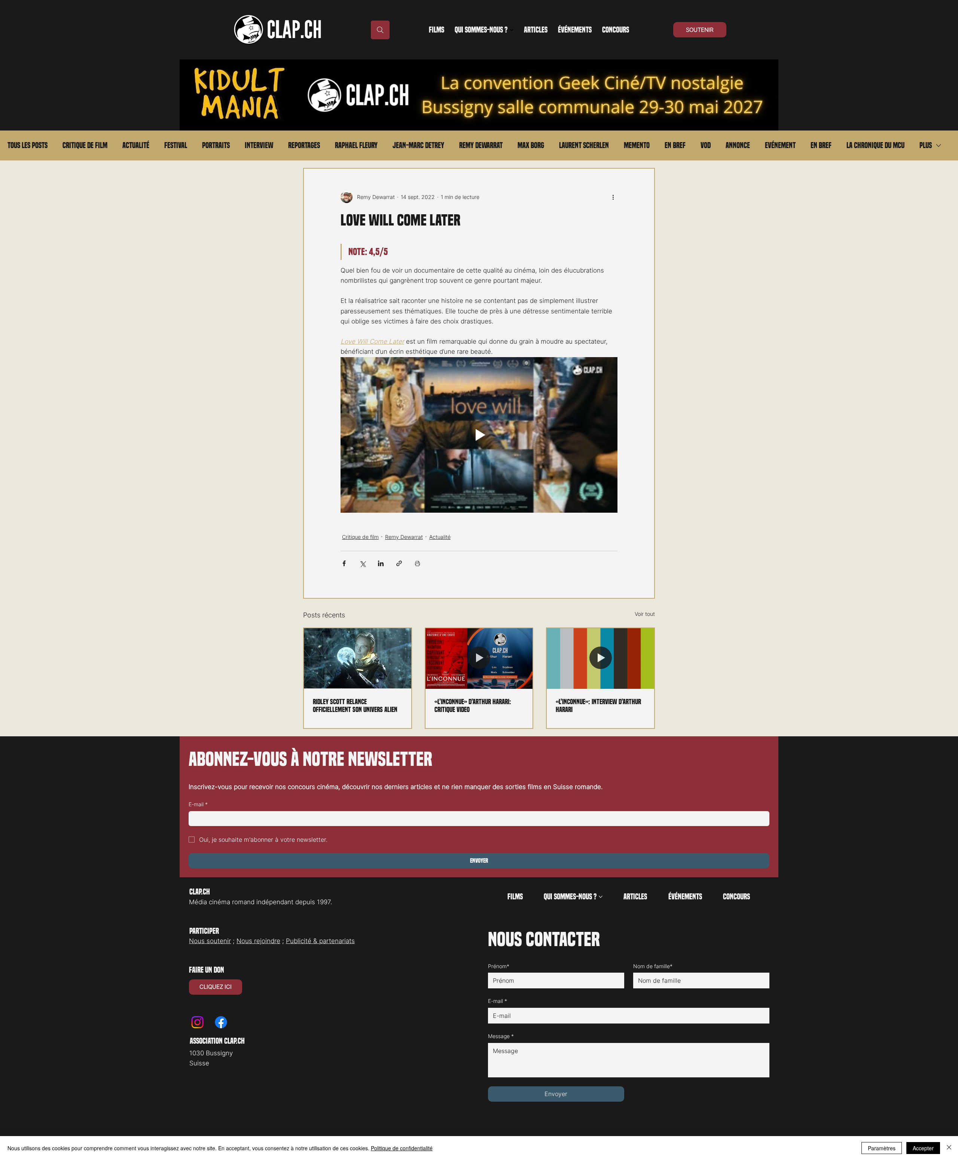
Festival (175, 145)
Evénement (780, 145)
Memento (637, 145)
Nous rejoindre (258, 941)
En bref (675, 145)
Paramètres (882, 1148)
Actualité (135, 145)
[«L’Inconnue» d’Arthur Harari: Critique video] (479, 658)
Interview (259, 145)
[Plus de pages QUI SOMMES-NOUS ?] (511, 30)
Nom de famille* (652, 966)
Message (501, 1036)
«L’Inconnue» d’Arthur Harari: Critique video (472, 706)
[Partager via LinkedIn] (380, 563)
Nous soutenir (210, 941)
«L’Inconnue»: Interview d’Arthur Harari (598, 706)
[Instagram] (197, 1022)
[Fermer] (949, 1148)
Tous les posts (27, 145)
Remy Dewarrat (481, 145)
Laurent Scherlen (584, 145)
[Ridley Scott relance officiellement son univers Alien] (357, 658)
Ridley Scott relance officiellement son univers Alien (355, 706)
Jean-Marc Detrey (418, 145)
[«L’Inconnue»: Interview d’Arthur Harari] (600, 658)
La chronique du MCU (875, 145)
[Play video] (479, 435)
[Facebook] (221, 1022)
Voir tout (645, 614)
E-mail (198, 804)
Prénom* (498, 966)
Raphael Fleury (356, 145)
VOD (706, 145)
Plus (925, 145)
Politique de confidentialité (402, 1148)
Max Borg (531, 145)
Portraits (216, 145)
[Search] (380, 30)
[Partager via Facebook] (344, 563)
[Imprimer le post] (417, 563)
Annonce (738, 145)
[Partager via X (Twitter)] (362, 563)
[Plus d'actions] (612, 197)
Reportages (304, 145)
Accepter (923, 1148)
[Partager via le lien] (399, 563)
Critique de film (84, 145)
